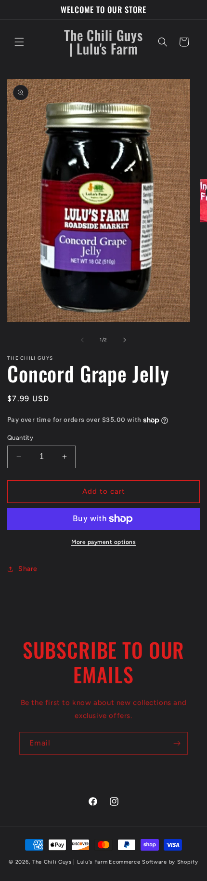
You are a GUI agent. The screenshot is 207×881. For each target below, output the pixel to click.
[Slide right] (124, 340)
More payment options (103, 542)
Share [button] (28, 569)
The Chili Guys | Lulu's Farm (70, 862)
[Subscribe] (176, 743)
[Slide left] (82, 340)
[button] (19, 42)
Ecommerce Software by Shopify (153, 862)
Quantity (20, 437)
